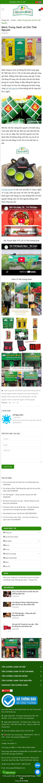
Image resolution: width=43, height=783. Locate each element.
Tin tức (7, 549)
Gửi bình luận (8, 466)
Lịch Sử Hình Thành (11, 537)
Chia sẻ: (4, 402)
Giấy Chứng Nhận (11, 558)
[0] (40, 10)
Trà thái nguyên (7, 190)
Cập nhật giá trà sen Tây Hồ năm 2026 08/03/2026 (19, 513)
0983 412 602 (10, 773)
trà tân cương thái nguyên (15, 399)
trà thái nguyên (30, 399)
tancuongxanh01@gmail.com (15, 768)
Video (7, 562)
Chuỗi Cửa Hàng (10, 554)
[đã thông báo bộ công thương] (20, 700)
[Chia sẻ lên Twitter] (13, 402)
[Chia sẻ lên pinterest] (17, 402)
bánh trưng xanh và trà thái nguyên (18, 396)
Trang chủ (8, 532)
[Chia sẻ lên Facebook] (9, 402)
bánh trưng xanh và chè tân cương (15, 390)
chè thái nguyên (12, 88)
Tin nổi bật (9, 588)
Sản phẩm (8, 541)
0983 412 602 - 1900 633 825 (21, 764)
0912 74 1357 (21, 2)
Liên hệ (7, 566)
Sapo (26, 781)
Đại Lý (7, 545)
